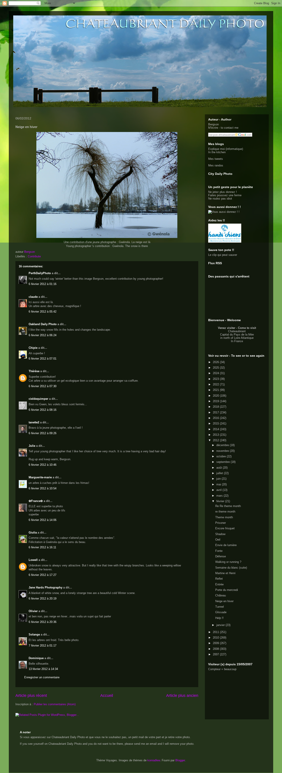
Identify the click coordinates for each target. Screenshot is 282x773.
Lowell (33, 560)
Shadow (220, 534)
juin (219, 478)
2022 (216, 384)
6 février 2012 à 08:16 (42, 409)
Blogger (180, 760)
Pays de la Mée (244, 334)
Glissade (220, 612)
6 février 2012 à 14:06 (42, 520)
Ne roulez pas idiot (220, 198)
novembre (223, 450)
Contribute (34, 256)
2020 (216, 395)
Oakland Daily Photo (43, 324)
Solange (34, 634)
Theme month (224, 517)
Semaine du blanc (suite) (231, 567)
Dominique (36, 658)
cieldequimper (38, 398)
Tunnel (219, 606)
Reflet (219, 578)
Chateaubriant (237, 331)
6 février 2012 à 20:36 (42, 622)
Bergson (213, 124)
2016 (216, 418)
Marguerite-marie (40, 477)
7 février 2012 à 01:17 (42, 645)
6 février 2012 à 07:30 (42, 386)
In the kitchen (217, 152)
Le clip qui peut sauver (222, 254)
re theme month (225, 511)
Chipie (33, 347)
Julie (32, 445)
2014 (216, 429)
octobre (221, 456)
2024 (216, 373)
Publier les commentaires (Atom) (55, 704)
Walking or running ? (228, 562)
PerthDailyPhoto (40, 273)
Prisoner (220, 522)
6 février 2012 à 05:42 (42, 311)
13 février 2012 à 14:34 (43, 669)
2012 (216, 440)
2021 (216, 390)
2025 (216, 367)
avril (219, 490)
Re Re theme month (228, 506)
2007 (216, 654)
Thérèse (34, 371)
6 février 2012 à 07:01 (42, 358)
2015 (216, 423)
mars (220, 495)
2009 (216, 643)
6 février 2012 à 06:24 (42, 335)
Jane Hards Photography (45, 587)
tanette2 (34, 422)
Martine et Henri (225, 573)
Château (220, 595)
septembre (223, 462)
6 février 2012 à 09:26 (42, 433)
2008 (216, 648)
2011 (216, 632)
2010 (216, 637)
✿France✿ (36, 501)
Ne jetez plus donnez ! (222, 192)
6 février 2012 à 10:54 (42, 488)
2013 (216, 434)
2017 (216, 412)
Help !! (219, 618)
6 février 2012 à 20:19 (42, 598)
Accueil (106, 695)
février (220, 501)
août (219, 467)
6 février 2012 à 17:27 (42, 575)
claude (33, 296)
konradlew (153, 760)
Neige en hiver (224, 601)
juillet (220, 473)
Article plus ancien (182, 695)
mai (219, 484)
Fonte (219, 550)
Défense (220, 556)
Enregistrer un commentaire (41, 677)
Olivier (33, 611)
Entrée (219, 584)
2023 (216, 379)
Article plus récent (31, 695)
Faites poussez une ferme (224, 195)
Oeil (217, 539)
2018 (216, 406)
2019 (216, 401)
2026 (216, 362)
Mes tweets (215, 158)
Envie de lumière (226, 545)
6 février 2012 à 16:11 (42, 547)
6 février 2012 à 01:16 (42, 284)
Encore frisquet (225, 528)
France (238, 341)
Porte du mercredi (226, 590)
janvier (221, 625)
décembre (223, 445)
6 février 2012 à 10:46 (42, 464)
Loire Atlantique (244, 337)
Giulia (33, 532)
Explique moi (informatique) (225, 149)
